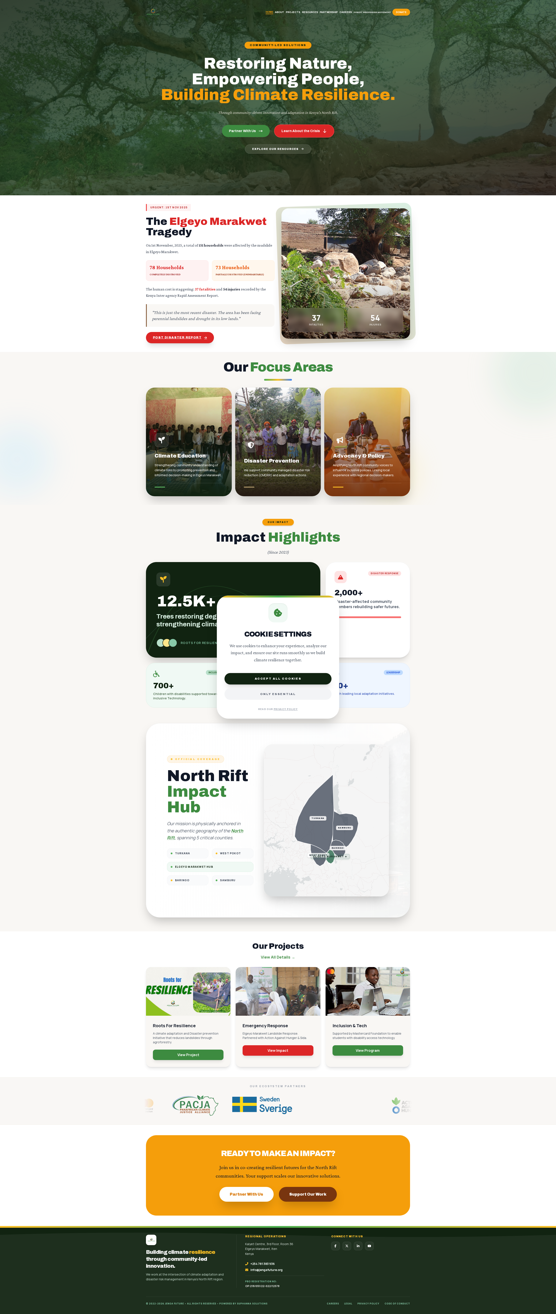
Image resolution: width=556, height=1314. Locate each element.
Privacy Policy (286, 708)
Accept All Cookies (278, 678)
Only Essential (278, 693)
